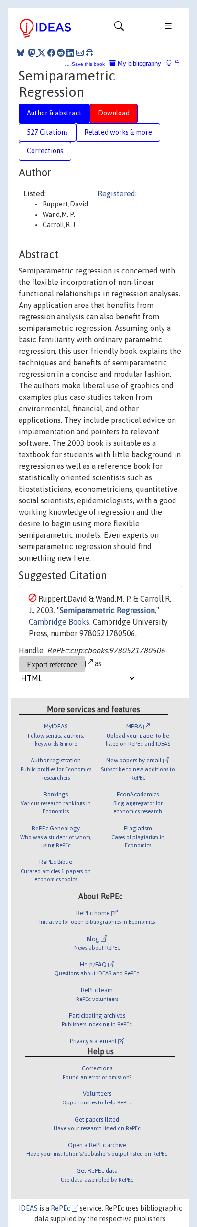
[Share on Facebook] (51, 52)
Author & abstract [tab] (54, 113)
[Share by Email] (80, 52)
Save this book (88, 64)
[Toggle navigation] (119, 28)
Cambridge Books (59, 621)
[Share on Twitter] (41, 52)
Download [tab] (114, 113)
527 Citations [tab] (47, 132)
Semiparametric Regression (107, 610)
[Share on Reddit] (61, 52)
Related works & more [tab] (118, 132)
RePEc (61, 1208)
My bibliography (138, 63)
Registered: (117, 193)
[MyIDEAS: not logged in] (171, 63)
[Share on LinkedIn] (70, 52)
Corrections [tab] (45, 151)
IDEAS (28, 1208)
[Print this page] (89, 52)
